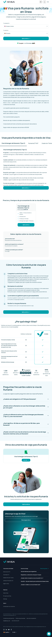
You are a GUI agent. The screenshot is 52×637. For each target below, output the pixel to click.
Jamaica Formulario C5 (8, 580)
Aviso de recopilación (31, 618)
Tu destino (5, 30)
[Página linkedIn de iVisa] (6, 629)
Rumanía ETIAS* (33, 143)
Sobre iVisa (5, 593)
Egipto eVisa (6, 583)
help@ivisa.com (6, 620)
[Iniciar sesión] (44, 2)
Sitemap (5, 599)
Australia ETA (6, 574)
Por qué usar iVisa (7, 596)
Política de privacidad (20, 618)
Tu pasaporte (6, 23)
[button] (47, 2)
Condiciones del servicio (8, 618)
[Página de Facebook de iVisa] (11, 629)
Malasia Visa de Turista (8, 577)
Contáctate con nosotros (9, 606)
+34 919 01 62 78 (15, 620)
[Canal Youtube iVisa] (8, 629)
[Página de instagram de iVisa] (4, 629)
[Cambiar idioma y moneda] (40, 2)
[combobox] (26, 26)
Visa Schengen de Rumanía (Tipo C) (13, 143)
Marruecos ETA (6, 571)
